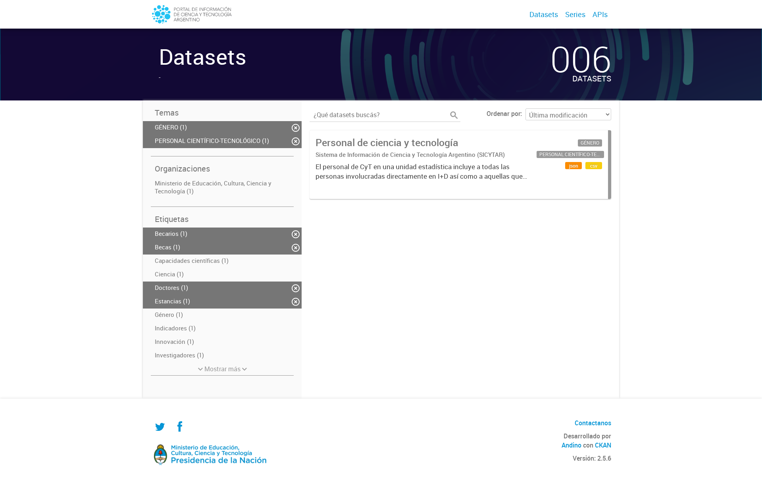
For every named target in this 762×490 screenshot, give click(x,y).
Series (575, 14)
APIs (600, 14)
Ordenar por (503, 114)
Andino (571, 445)
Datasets (543, 14)
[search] (454, 115)
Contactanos (593, 423)
